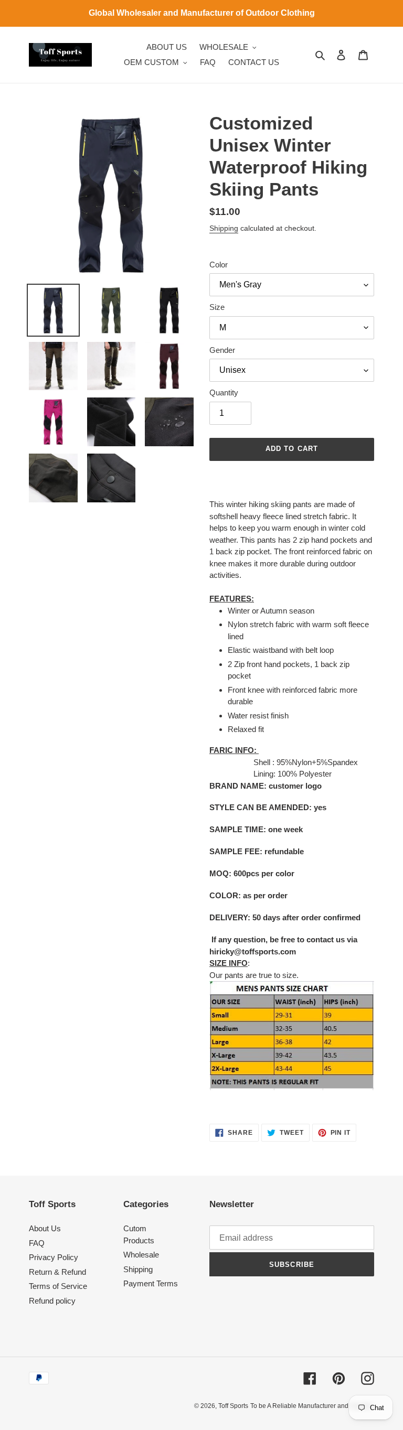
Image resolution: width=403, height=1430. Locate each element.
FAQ (37, 1243)
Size (217, 307)
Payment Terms (150, 1283)
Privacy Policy (53, 1257)
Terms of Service (58, 1286)
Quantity (223, 392)
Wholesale (141, 1254)
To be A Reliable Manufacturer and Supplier (312, 1406)
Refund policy (52, 1300)
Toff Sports (233, 1406)
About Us (45, 1228)
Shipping (223, 228)
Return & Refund (57, 1271)
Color (218, 264)
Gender (222, 350)
